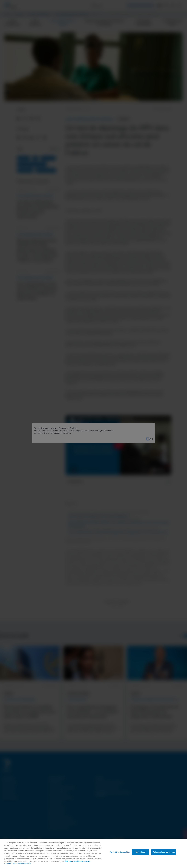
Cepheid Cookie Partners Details (17, 864)
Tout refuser (141, 852)
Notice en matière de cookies (77, 861)
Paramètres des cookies (120, 852)
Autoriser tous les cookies (164, 852)
